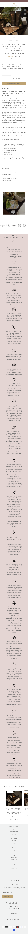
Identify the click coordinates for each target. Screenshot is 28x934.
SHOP (14, 836)
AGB (14, 855)
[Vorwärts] (18, 37)
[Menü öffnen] (2, 4)
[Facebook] (9, 880)
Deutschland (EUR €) (13, 919)
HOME (14, 829)
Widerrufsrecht (14, 913)
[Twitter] (11, 880)
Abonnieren (7, 896)
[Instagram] (14, 880)
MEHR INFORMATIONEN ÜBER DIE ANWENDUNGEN (11, 173)
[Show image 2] (13, 37)
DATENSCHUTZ (14, 857)
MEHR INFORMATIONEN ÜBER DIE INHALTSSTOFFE (11, 179)
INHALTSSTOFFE (14, 831)
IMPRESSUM (14, 859)
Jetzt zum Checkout (14, 83)
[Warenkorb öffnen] (26, 4)
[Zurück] (9, 37)
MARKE (14, 834)
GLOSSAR (14, 850)
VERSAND (14, 853)
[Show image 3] (14, 37)
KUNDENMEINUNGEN (14, 862)
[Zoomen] (25, 10)
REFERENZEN (14, 838)
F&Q (14, 864)
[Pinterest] (16, 880)
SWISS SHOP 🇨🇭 (14, 906)
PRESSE (14, 840)
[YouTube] (18, 880)
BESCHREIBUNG (6, 168)
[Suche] (23, 4)
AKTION (14, 843)
